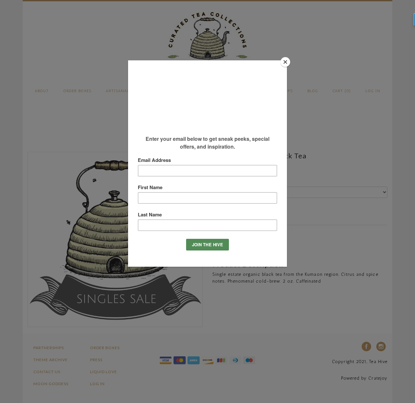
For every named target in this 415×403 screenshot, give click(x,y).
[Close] (285, 62)
